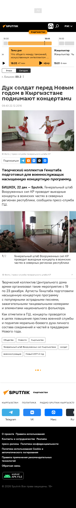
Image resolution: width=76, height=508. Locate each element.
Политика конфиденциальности (39, 444)
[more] (72, 274)
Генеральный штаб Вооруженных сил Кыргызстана (30, 347)
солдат (63, 347)
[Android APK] (13, 476)
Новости (22, 340)
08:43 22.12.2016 (12, 105)
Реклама (42, 439)
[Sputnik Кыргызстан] (11, 27)
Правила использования (30, 434)
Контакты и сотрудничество (18, 439)
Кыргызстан (37, 340)
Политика (29, 402)
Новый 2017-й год (35, 354)
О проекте (8, 434)
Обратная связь (11, 465)
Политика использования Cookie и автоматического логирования (22, 450)
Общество (9, 340)
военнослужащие (12, 354)
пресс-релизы (10, 444)
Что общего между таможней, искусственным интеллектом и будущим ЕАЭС (29, 57)
